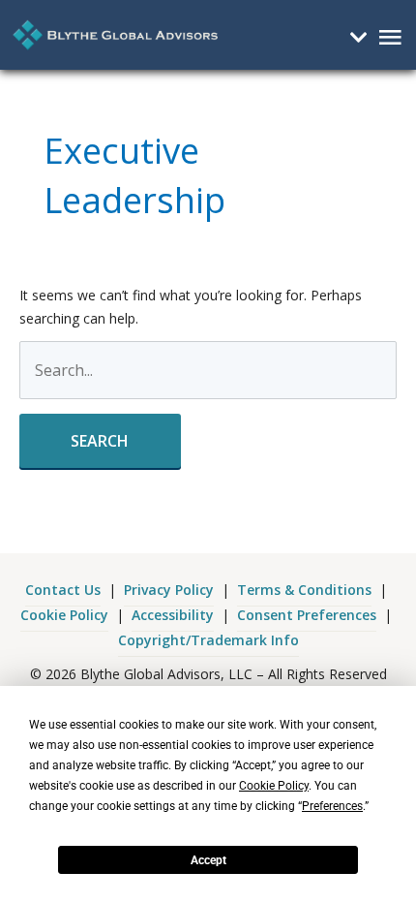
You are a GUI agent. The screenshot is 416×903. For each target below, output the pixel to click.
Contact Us (63, 589)
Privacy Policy (169, 589)
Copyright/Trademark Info (208, 640)
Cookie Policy (64, 615)
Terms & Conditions (304, 589)
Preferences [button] (332, 806)
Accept (208, 860)
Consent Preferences (306, 615)
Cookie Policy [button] (274, 786)
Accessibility (173, 615)
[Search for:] (208, 371)
